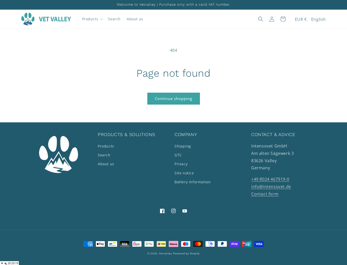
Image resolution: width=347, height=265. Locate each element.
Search (104, 155)
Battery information (193, 181)
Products (106, 146)
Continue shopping (173, 98)
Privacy (181, 163)
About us (106, 163)
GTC (178, 155)
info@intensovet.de (271, 186)
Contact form (264, 194)
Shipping (183, 146)
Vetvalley (165, 253)
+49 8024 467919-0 (270, 179)
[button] (92, 19)
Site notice (184, 173)
